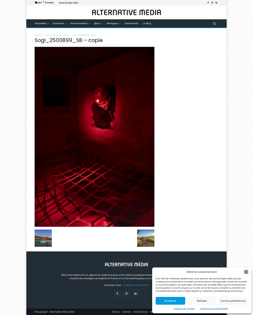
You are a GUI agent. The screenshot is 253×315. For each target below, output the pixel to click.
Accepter (170, 301)
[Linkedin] (216, 3)
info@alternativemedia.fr (136, 285)
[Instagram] (212, 3)
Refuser (202, 301)
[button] (246, 272)
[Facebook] (208, 3)
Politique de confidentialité (214, 308)
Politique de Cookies (184, 308)
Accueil (38, 35)
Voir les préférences (233, 301)
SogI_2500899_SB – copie (57, 35)
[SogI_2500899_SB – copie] (94, 226)
